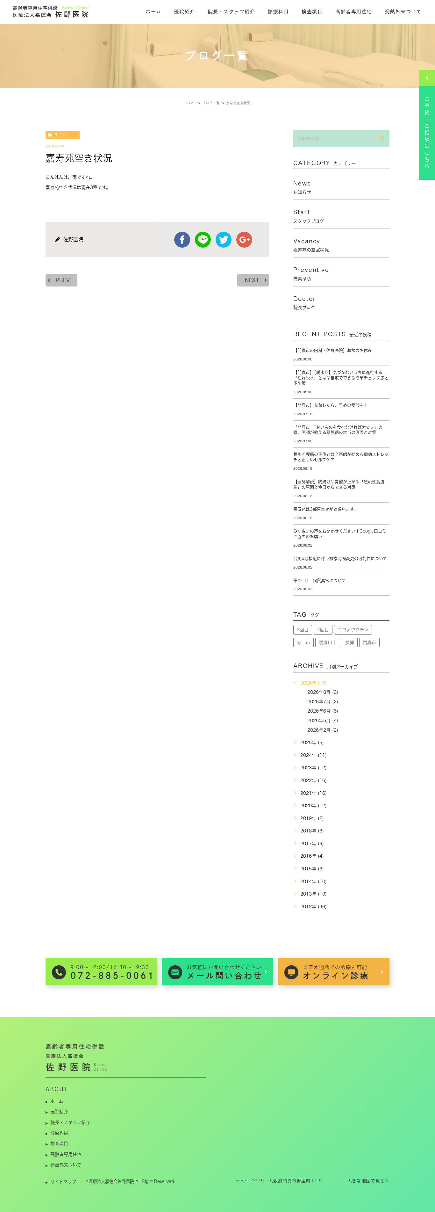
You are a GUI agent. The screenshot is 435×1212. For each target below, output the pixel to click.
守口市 (303, 642)
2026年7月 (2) (322, 702)
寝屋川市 (328, 642)
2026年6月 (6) (322, 711)
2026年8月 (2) (322, 692)
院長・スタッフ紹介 (231, 11)
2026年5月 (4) (322, 720)
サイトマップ (63, 1181)
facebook (182, 240)
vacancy (311, 245)
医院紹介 (184, 11)
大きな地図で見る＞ (368, 1181)
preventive (311, 274)
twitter (224, 240)
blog (60, 135)
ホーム (153, 11)
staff (308, 216)
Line (203, 240)
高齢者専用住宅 (353, 11)
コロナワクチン (353, 630)
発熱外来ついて (403, 11)
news (302, 187)
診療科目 (278, 11)
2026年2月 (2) (322, 730)
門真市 (369, 642)
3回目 (303, 630)
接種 (349, 642)
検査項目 (312, 11)
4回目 (323, 630)
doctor (304, 303)
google (244, 240)
